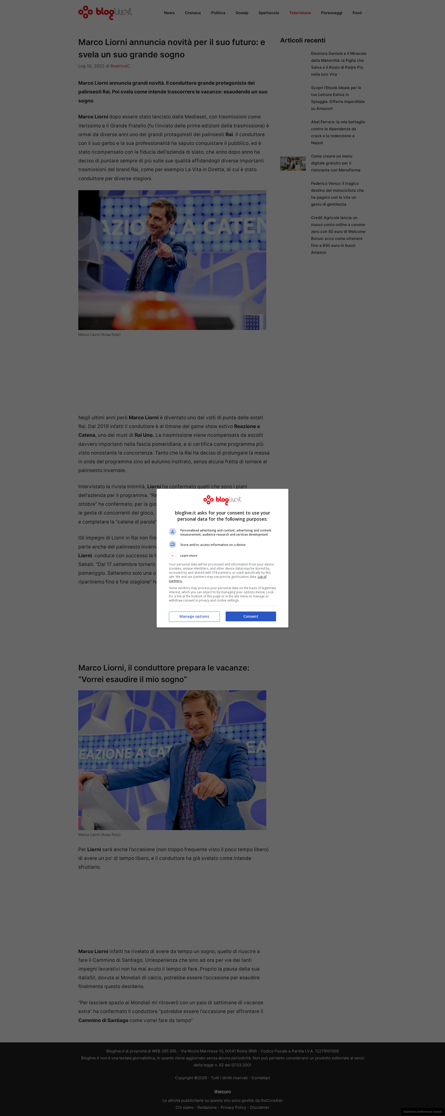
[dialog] (222, 558)
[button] (222, 555)
